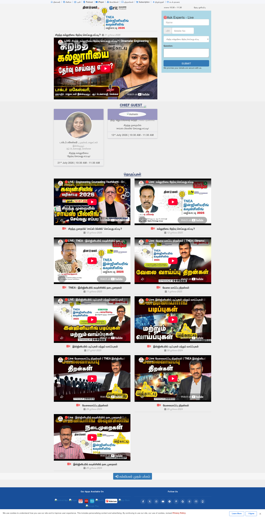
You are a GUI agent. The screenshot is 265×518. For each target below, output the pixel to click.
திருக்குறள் (159, 2)
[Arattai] (196, 501)
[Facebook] (143, 501)
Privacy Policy (179, 513)
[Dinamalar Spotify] (100, 501)
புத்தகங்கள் (128, 2)
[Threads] (189, 501)
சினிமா (68, 2)
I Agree (251, 513)
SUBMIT (186, 63)
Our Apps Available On (92, 491)
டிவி (78, 2)
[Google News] (182, 501)
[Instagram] (156, 501)
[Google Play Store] (92, 507)
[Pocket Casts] (111, 501)
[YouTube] (162, 501)
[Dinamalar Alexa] (92, 501)
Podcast (89, 2)
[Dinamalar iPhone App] (86, 501)
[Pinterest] (176, 501)
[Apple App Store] (124, 501)
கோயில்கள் (114, 2)
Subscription (144, 2)
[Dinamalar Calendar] (80, 501)
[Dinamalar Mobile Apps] (202, 501)
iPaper (101, 2)
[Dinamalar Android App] (61, 501)
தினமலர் (56, 2)
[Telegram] (169, 501)
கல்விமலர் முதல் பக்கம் (134, 476)
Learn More (237, 513)
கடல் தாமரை (174, 2)
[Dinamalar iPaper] (73, 501)
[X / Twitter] (149, 501)
